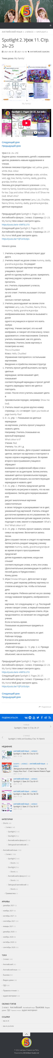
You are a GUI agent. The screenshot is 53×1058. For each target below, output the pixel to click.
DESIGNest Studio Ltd (31, 1053)
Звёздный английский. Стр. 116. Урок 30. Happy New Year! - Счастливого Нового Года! (31, 770)
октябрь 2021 (8, 915)
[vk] (26, 718)
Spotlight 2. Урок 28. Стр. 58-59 (25, 793)
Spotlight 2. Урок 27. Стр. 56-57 (25, 806)
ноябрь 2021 (8, 910)
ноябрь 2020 (8, 936)
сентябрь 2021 (9, 921)
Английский (36, 51)
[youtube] (33, 718)
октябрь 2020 (8, 942)
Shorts (16, 764)
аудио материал (10, 995)
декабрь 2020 (8, 931)
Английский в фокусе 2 (17, 840)
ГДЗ (4, 985)
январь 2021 (8, 926)
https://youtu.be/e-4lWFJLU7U (16, 224)
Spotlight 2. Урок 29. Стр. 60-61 (25, 781)
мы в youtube (8, 1026)
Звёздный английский (17, 844)
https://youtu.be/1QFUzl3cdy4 (15, 239)
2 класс (29, 31)
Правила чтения (10, 990)
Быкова (45, 51)
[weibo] (45, 718)
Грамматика (11, 893)
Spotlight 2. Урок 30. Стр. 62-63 (25, 753)
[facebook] (41, 718)
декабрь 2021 (8, 905)
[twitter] (37, 718)
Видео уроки (8, 980)
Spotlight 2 (42, 31)
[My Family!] (26, 82)
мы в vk (6, 1020)
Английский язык (12, 31)
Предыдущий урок (11, 146)
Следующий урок (11, 142)
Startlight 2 (12, 835)
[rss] (49, 718)
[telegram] (29, 718)
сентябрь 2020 (9, 947)
